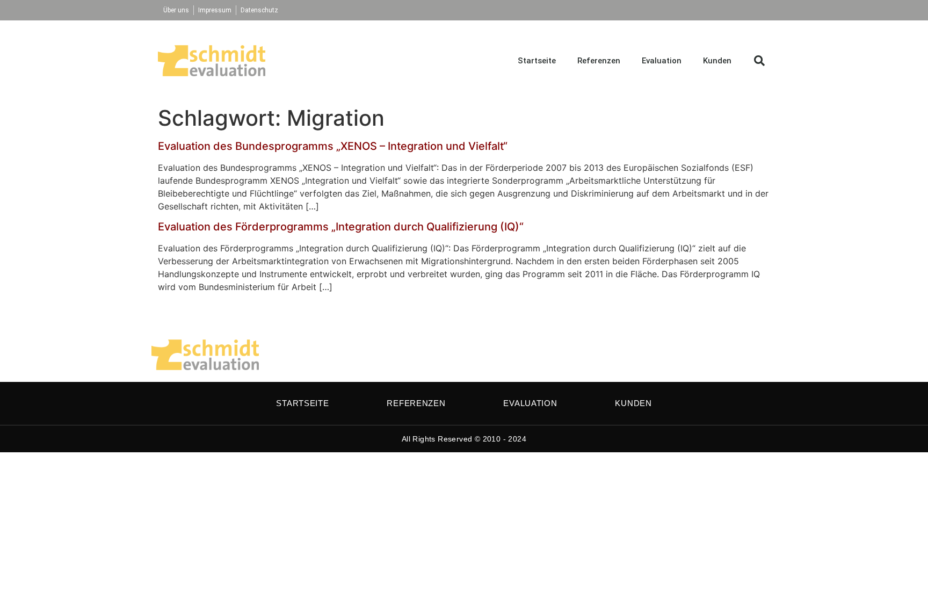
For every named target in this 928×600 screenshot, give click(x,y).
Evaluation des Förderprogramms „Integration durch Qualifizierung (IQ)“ (341, 226)
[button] (759, 60)
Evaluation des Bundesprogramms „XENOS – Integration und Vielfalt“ (333, 146)
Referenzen (598, 61)
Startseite (537, 61)
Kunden (717, 61)
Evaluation (662, 61)
